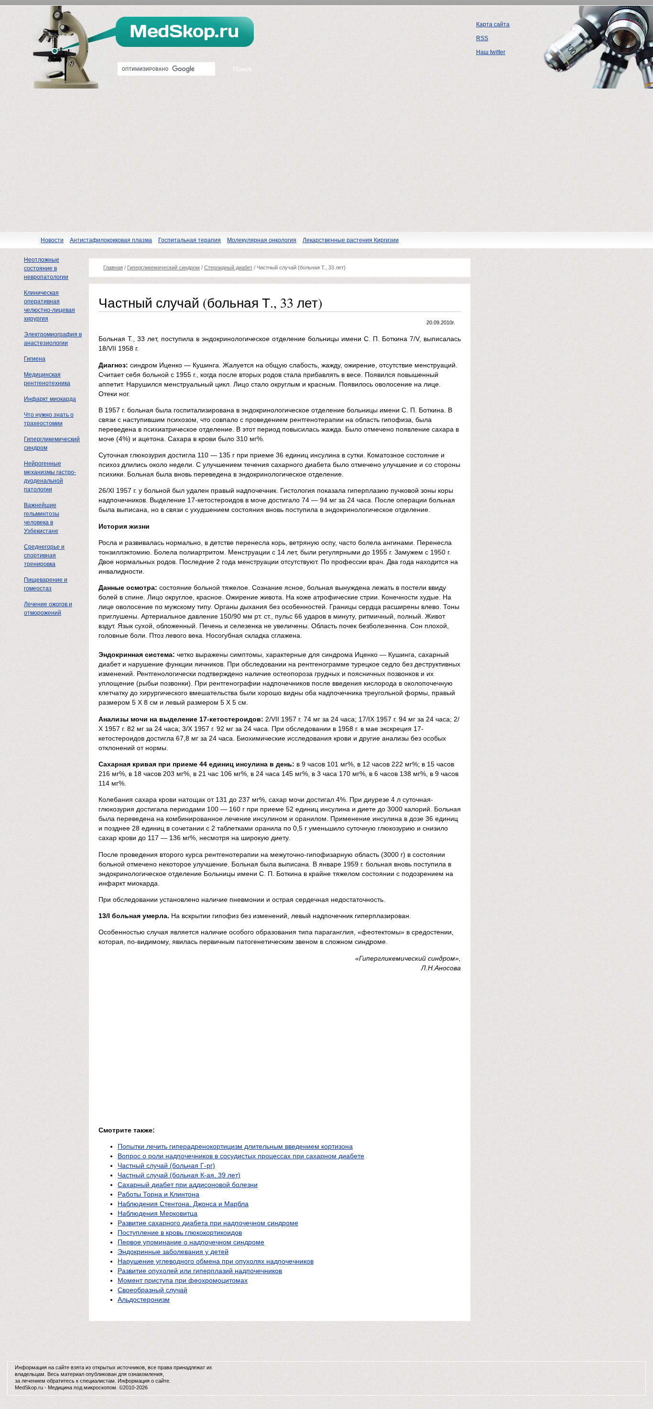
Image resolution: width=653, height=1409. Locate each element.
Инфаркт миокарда (50, 399)
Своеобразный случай (152, 1290)
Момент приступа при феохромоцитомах (183, 1280)
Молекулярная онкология (261, 240)
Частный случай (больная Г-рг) (166, 1165)
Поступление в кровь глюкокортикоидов (180, 1232)
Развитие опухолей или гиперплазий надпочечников (200, 1271)
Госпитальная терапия (189, 240)
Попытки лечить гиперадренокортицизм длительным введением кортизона (235, 1146)
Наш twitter (490, 52)
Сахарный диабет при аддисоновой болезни (188, 1184)
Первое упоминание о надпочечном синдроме (191, 1242)
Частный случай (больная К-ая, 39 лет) (179, 1175)
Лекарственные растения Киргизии (351, 240)
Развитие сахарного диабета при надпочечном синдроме (208, 1223)
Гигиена (34, 358)
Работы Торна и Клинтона (158, 1194)
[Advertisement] (326, 160)
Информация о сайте (143, 1381)
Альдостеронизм (144, 1299)
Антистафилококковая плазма (111, 240)
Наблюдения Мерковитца (157, 1213)
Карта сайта (493, 24)
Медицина (60, 1387)
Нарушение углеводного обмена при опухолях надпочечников (216, 1261)
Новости (52, 240)
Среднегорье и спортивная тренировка (44, 555)
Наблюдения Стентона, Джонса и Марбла (183, 1204)
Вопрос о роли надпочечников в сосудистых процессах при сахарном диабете (241, 1156)
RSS (482, 38)
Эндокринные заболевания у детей (173, 1251)
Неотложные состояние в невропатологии (46, 268)
